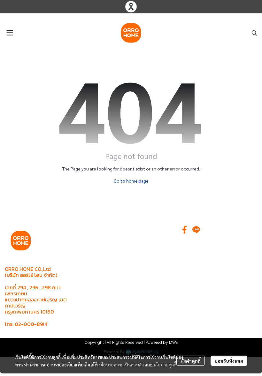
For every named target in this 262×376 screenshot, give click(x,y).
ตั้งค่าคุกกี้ (191, 361)
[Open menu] (9, 32)
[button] (254, 32)
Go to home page (131, 181)
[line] (196, 230)
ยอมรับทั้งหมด (229, 361)
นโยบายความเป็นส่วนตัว (121, 364)
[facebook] (185, 230)
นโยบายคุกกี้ (164, 364)
